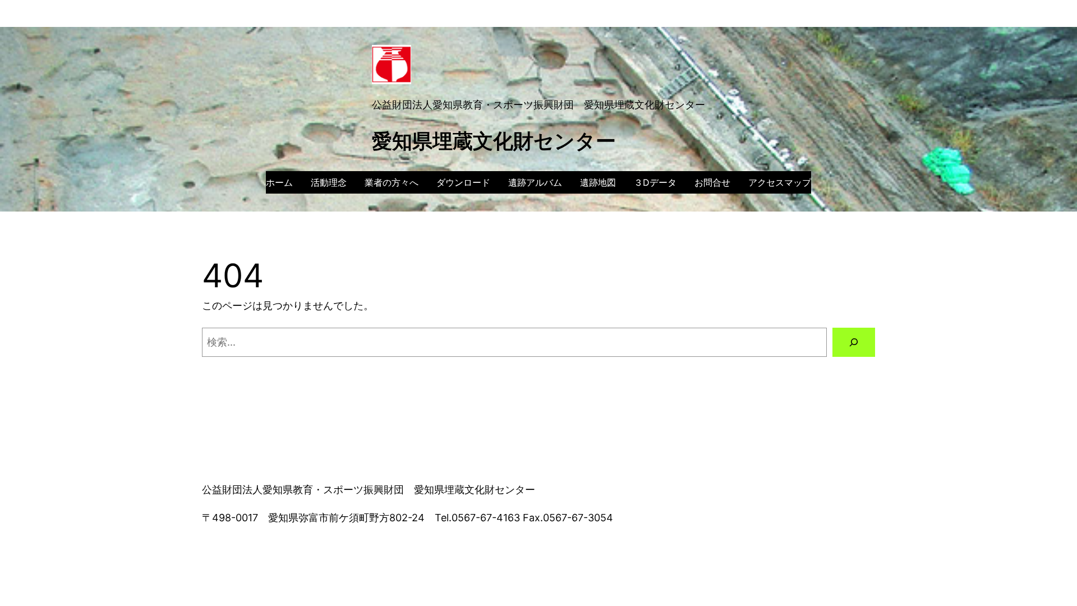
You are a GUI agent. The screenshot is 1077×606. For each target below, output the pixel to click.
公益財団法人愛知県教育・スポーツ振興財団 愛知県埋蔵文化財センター (538, 105)
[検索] (853, 342)
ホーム (279, 182)
